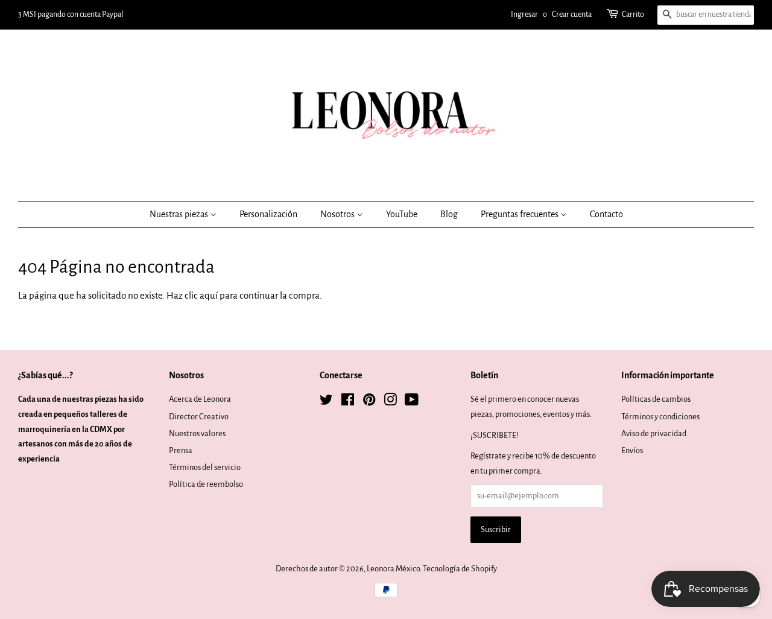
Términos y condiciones (660, 416)
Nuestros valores (197, 433)
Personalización (268, 214)
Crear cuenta (572, 14)
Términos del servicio (205, 467)
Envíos (632, 450)
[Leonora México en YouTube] (412, 402)
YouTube (401, 214)
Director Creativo (199, 416)
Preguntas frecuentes (520, 214)
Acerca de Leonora (200, 399)
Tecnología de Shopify (460, 568)
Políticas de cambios (656, 399)
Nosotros (338, 214)
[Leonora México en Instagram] (390, 402)
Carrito (633, 14)
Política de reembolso (206, 484)
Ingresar (524, 14)
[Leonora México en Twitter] (326, 402)
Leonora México (393, 568)
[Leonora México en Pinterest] (369, 402)
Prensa (180, 450)
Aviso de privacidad (653, 433)
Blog (449, 214)
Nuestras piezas (180, 214)
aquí (209, 295)
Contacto (606, 214)
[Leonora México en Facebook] (348, 402)
